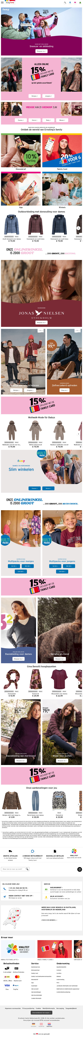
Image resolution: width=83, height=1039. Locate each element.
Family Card (34, 973)
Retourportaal (35, 970)
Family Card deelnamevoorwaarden (41, 976)
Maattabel (34, 986)
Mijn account (34, 989)
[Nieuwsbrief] (21, 151)
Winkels (59, 976)
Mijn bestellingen (36, 992)
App (32, 982)
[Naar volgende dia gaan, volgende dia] (78, 228)
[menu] (2, 2)
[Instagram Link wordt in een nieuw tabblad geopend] (79, 869)
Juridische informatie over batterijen (67, 986)
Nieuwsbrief (34, 979)
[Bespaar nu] (41, 31)
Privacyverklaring (28, 1008)
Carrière (59, 973)
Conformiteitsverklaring (63, 992)
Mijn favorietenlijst (36, 995)
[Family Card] (62, 151)
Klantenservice (35, 967)
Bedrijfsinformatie (49, 1008)
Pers (58, 982)
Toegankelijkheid (71, 1008)
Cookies (38, 1008)
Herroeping (60, 1008)
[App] (21, 190)
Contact (59, 970)
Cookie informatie (36, 998)
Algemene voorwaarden (13, 1008)
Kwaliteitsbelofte (61, 967)
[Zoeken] (27, 869)
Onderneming (60, 979)
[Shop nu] (64, 362)
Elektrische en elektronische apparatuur (68, 989)
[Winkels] (62, 190)
